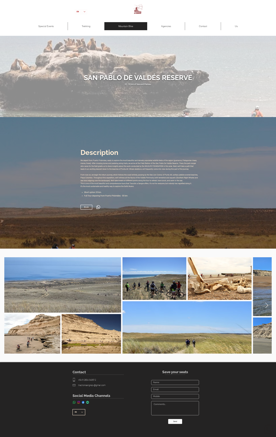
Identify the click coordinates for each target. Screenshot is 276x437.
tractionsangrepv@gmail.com (92, 385)
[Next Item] (266, 305)
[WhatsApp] (74, 402)
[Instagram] (78, 402)
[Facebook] (83, 402)
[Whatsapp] (98, 207)
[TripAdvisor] (87, 402)
